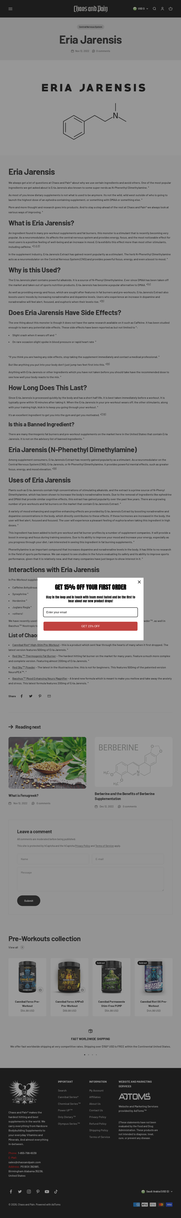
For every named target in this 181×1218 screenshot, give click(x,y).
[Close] (139, 582)
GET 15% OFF (90, 626)
